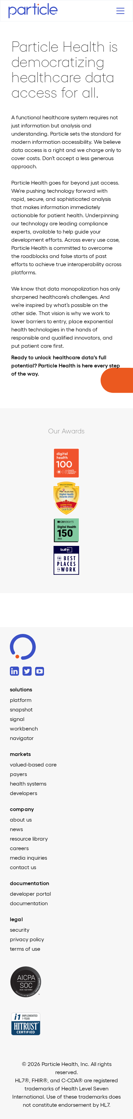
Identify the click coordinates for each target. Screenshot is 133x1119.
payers (18, 774)
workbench (24, 728)
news (16, 829)
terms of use (25, 949)
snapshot (21, 709)
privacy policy (27, 939)
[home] (39, 10)
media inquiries (28, 858)
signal (17, 719)
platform (20, 700)
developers (23, 793)
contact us (23, 867)
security (19, 930)
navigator (22, 738)
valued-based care (33, 764)
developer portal (30, 894)
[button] (118, 11)
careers (19, 848)
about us (21, 819)
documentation (29, 903)
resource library (29, 839)
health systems (28, 783)
